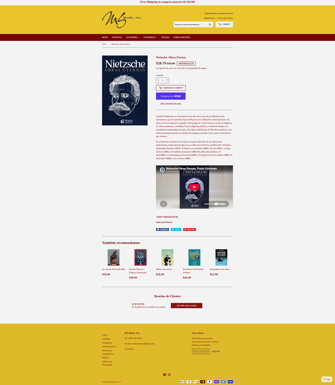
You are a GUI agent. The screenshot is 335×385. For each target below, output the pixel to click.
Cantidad (159, 75)
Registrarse (209, 18)
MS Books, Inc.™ (114, 382)
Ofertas (165, 37)
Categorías (132, 37)
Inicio (105, 37)
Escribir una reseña (186, 305)
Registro (216, 351)
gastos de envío (167, 68)
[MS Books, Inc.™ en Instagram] (169, 375)
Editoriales (149, 37)
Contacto (129, 349)
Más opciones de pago (171, 103)
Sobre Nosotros (182, 37)
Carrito (226, 24)
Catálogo (117, 37)
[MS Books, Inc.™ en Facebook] (164, 375)
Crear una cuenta (225, 18)
